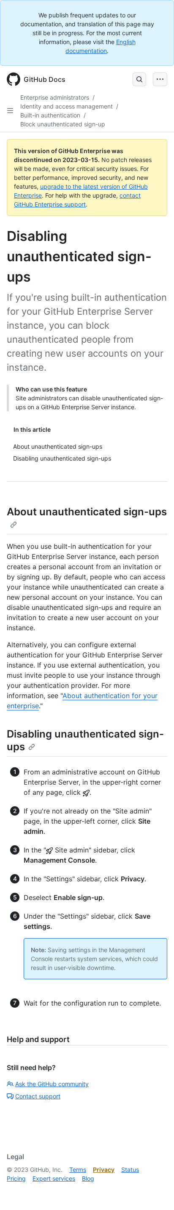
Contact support (37, 1096)
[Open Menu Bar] (160, 79)
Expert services (54, 1178)
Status (130, 1169)
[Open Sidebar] (10, 110)
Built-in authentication (50, 115)
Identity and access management (66, 106)
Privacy (103, 1169)
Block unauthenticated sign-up (62, 124)
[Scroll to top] (155, 1191)
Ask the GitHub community (52, 1083)
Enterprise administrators (54, 97)
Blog (88, 1178)
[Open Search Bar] (139, 79)
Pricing (16, 1178)
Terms (77, 1169)
